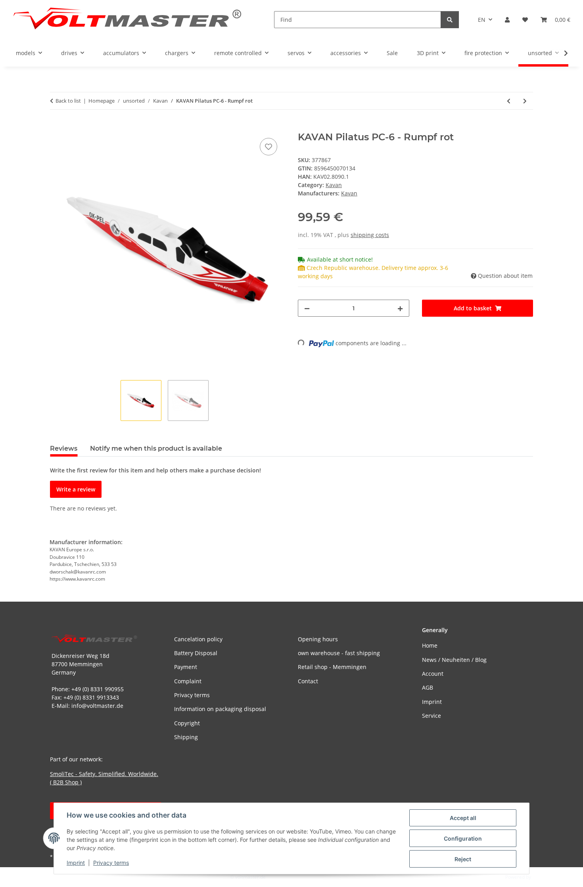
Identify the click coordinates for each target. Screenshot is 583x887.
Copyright (187, 723)
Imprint (76, 862)
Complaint (187, 681)
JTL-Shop (541, 877)
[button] (507, 19)
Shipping (186, 737)
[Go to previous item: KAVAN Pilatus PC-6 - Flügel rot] (509, 100)
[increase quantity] (400, 308)
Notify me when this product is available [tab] (156, 448)
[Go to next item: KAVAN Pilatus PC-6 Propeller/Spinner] (525, 100)
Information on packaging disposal (220, 709)
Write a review (75, 489)
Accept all (463, 817)
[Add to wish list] (268, 146)
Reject (463, 859)
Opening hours (318, 639)
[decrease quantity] (307, 308)
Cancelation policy (198, 639)
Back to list (68, 100)
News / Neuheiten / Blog (454, 659)
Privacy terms (111, 862)
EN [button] (481, 19)
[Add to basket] (56, 127)
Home (429, 645)
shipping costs (370, 235)
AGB (427, 687)
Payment (185, 667)
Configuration (463, 838)
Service (431, 715)
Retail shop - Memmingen (332, 667)
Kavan (334, 185)
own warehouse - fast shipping (339, 653)
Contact (308, 681)
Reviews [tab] (63, 448)
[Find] (450, 19)
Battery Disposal (195, 653)
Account (432, 673)
